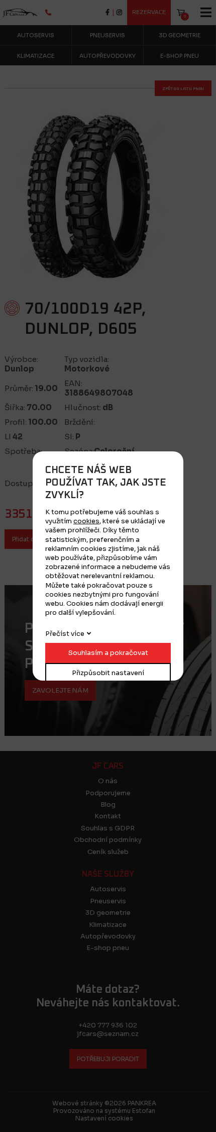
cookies (86, 521)
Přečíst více (64, 633)
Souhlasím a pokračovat (108, 652)
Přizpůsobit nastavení (108, 673)
